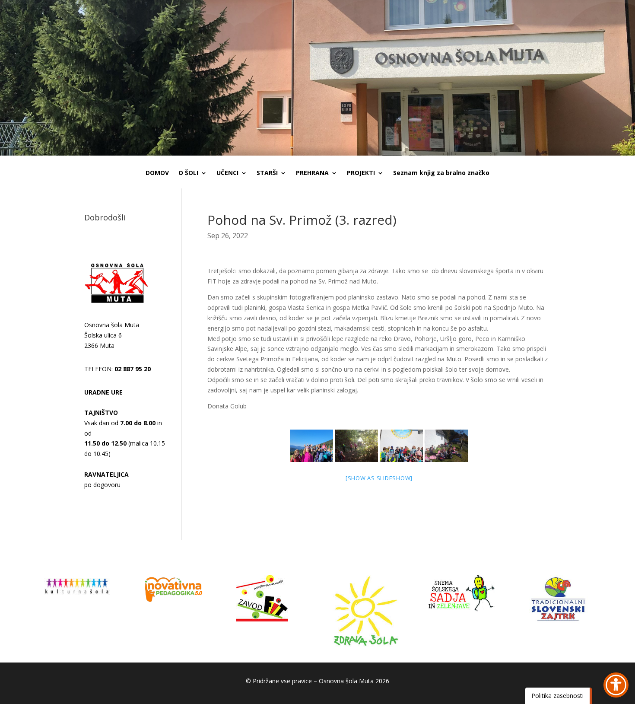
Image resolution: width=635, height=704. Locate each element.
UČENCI (227, 173)
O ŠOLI (188, 173)
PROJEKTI (361, 173)
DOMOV (157, 173)
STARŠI (267, 173)
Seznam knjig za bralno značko (441, 173)
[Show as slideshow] (379, 478)
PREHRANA (312, 173)
